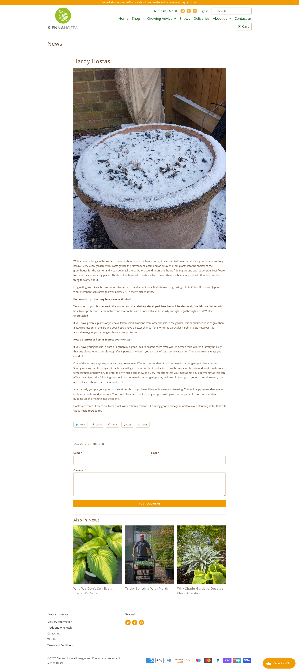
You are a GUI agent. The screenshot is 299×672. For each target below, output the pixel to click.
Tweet (82, 424)
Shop (136, 19)
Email (144, 424)
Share (99, 424)
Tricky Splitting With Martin (147, 588)
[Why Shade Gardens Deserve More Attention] (201, 554)
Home (123, 19)
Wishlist (52, 639)
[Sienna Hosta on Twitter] (182, 11)
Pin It (114, 424)
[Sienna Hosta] (63, 20)
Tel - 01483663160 (165, 11)
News (54, 43)
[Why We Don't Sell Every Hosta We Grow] (97, 554)
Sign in (204, 11)
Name (77, 452)
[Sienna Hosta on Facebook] (189, 11)
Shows (185, 19)
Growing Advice (160, 19)
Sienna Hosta (65, 658)
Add (129, 424)
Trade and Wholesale (59, 627)
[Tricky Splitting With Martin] (149, 554)
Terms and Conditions (60, 645)
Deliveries (201, 19)
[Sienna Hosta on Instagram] (195, 11)
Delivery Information (59, 621)
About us (220, 19)
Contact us (243, 19)
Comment (79, 470)
